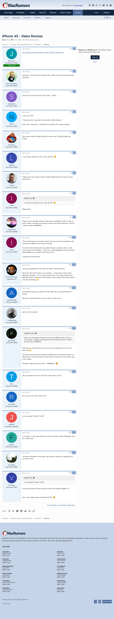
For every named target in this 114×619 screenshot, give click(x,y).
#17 (74, 412)
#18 (74, 432)
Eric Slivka (60, 551)
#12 (74, 288)
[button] (19, 12)
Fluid (3, 603)
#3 (74, 91)
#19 (74, 452)
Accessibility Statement (20, 599)
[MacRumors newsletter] (111, 5)
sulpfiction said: (29, 333)
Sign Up (95, 57)
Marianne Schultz (62, 573)
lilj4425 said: (28, 198)
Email (4, 555)
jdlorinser (7, 40)
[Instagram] (97, 5)
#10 (74, 237)
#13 (74, 308)
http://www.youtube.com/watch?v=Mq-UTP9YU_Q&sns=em (43, 52)
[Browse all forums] (105, 18)
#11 (74, 265)
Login (95, 62)
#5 (74, 132)
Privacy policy (6, 599)
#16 (74, 392)
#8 (74, 193)
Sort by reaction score (31, 40)
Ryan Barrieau (61, 580)
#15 (74, 372)
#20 (74, 473)
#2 (74, 71)
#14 (74, 328)
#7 (74, 173)
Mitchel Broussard (8, 566)
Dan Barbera (6, 580)
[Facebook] (93, 5)
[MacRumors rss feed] (107, 5)
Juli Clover (6, 559)
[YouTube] (103, 5)
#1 (74, 48)
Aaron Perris (60, 588)
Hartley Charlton (7, 573)
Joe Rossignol (61, 559)
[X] (100, 5)
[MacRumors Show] (90, 5)
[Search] (107, 18)
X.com (8, 555)
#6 (74, 153)
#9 (74, 217)
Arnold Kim (6, 551)
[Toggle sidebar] (110, 17)
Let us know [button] (78, 5)
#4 (74, 112)
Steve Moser (6, 588)
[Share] (70, 48)
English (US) (107, 601)
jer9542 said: (28, 478)
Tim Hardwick (61, 566)
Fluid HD (8, 603)
